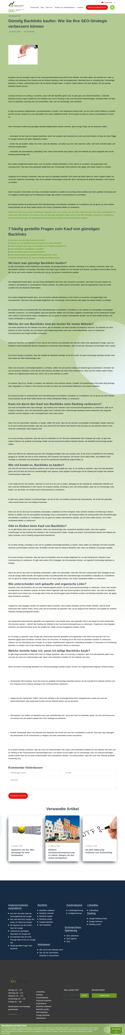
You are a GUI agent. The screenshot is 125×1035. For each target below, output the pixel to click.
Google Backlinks (46, 922)
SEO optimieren (72, 936)
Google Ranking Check (98, 919)
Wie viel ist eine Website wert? (51, 950)
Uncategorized (14, 16)
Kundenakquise (74, 905)
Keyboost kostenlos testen (97, 7)
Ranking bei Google (43, 195)
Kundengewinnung (75, 910)
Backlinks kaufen (14, 86)
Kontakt (80, 7)
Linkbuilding (93, 910)
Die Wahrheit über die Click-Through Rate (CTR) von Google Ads (23, 940)
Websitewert (44, 944)
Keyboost (15, 204)
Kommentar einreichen (18, 796)
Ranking (91, 913)
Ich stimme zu (116, 1030)
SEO (65, 77)
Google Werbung (95, 921)
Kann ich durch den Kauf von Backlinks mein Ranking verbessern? (38, 246)
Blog (42, 7)
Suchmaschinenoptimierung (52, 77)
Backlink (102, 327)
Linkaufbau (71, 204)
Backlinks (12, 77)
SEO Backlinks (45, 925)
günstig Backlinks (43, 111)
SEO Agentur (71, 939)
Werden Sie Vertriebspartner (65, 7)
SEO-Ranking (26, 681)
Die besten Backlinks (16, 327)
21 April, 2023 (15, 32)
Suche (84, 995)
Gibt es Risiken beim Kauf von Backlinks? (27, 252)
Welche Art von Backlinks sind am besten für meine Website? (36, 243)
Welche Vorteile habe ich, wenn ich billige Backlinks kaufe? (35, 258)
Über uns (49, 7)
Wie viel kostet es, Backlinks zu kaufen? (27, 249)
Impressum (12, 1014)
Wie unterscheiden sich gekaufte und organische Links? (33, 255)
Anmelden (104, 996)
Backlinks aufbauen (47, 910)
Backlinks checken (46, 913)
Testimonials (34, 7)
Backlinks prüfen (45, 919)
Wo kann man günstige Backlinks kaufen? (27, 240)
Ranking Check (95, 924)
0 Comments (29, 32)
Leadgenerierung (75, 913)
